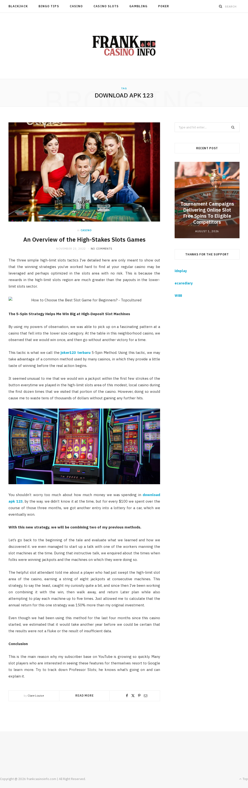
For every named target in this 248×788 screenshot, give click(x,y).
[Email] (145, 695)
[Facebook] (127, 695)
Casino (76, 6)
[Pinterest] (139, 695)
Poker (163, 6)
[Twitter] (133, 695)
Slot (207, 194)
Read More (84, 695)
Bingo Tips (49, 6)
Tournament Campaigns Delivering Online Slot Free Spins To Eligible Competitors (207, 213)
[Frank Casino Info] (124, 46)
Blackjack (18, 6)
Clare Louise (36, 695)
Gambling (138, 6)
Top (245, 779)
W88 (178, 295)
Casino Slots (106, 6)
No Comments (101, 248)
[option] (207, 200)
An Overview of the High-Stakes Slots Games (84, 239)
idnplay (181, 271)
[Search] (220, 6)
